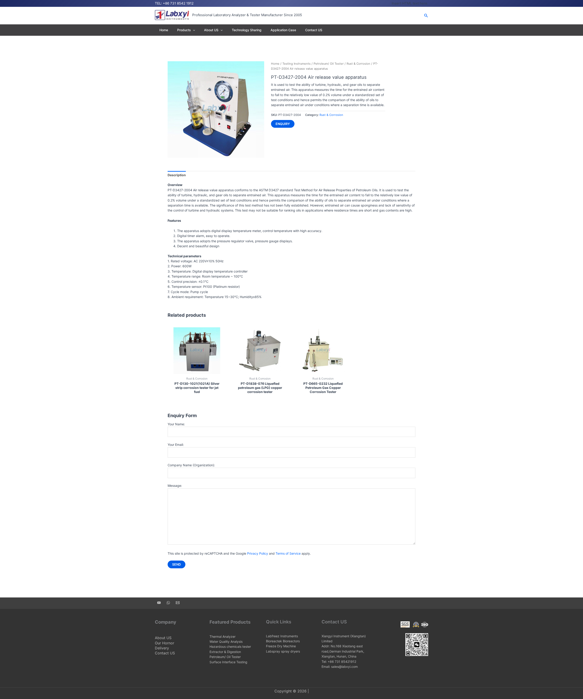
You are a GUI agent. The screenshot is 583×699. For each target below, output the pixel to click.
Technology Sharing (246, 30)
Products (184, 30)
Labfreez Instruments (282, 636)
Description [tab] (177, 175)
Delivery (162, 648)
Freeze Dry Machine (281, 646)
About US (211, 30)
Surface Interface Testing (228, 662)
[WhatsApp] (168, 603)
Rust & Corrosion (358, 63)
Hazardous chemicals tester (230, 646)
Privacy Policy (257, 553)
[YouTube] (159, 603)
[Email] (177, 603)
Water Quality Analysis (226, 641)
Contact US (313, 30)
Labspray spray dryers (283, 651)
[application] (193, 30)
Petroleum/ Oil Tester (329, 63)
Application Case (283, 30)
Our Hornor (164, 643)
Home (163, 30)
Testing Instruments (296, 63)
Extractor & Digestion (225, 652)
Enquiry (283, 124)
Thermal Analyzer (222, 636)
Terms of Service (288, 553)
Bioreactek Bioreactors (283, 641)
